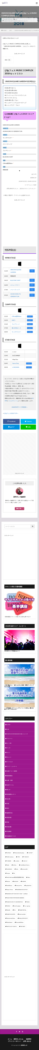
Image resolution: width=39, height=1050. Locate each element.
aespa (8, 873)
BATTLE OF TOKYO (12, 926)
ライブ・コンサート (12, 766)
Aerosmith (25, 869)
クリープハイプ (15, 289)
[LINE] (28, 427)
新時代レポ (24, 1045)
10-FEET (30, 853)
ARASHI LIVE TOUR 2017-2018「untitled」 (17, 893)
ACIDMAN (9, 869)
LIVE (16, 19)
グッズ (8, 748)
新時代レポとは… (19, 1039)
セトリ (26, 21)
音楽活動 (9, 826)
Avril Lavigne (17, 906)
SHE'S (13, 320)
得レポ (8, 789)
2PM (19, 857)
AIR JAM (16, 881)
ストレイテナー (15, 285)
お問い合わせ (27, 1041)
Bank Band (9, 922)
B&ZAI (8, 910)
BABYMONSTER (11, 914)
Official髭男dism (16, 316)
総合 (8, 808)
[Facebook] (11, 421)
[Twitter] (28, 421)
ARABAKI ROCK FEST (22, 889)
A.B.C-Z (25, 861)
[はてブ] (11, 427)
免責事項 (28, 1039)
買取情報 (9, 817)
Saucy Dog (15, 363)
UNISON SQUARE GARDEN (11, 21)
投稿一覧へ (19, 508)
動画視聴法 (9, 775)
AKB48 (24, 881)
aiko (29, 877)
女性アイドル (10, 785)
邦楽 (8, 822)
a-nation (17, 861)
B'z (15, 910)
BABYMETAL (23, 910)
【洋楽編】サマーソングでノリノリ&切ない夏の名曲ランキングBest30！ (19, 708)
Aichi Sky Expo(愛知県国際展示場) (15, 877)
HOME (5, 30)
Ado (17, 869)
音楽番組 (9, 831)
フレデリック (16, 324)
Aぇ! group (27, 906)
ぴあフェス (21, 21)
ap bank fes (28, 885)
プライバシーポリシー (14, 1041)
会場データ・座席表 (12, 771)
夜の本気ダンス (16, 328)
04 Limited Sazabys (19, 853)
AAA (8, 865)
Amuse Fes (19, 885)
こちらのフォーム (13, 401)
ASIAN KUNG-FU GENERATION (15, 902)
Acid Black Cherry (24, 865)
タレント (9, 757)
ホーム (10, 1039)
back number (22, 914)
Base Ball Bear (19, 922)
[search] (33, 526)
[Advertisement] (19, 220)
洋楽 (8, 803)
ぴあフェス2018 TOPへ (11, 413)
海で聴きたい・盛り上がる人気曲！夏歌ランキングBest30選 (19, 685)
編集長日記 (9, 813)
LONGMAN (15, 367)
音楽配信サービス (11, 836)
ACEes (14, 865)
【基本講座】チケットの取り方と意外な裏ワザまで (17, 616)
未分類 (8, 799)
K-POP (8, 724)
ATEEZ (8, 906)
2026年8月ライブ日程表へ (19, 407)
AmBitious (9, 885)
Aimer (8, 881)
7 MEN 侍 (26, 857)
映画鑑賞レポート (11, 794)
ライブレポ (9, 761)
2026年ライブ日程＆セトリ (12, 651)
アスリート (9, 738)
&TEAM (9, 853)
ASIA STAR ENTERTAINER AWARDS (15, 898)
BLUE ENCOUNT (15, 280)
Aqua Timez (10, 889)
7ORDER (9, 861)
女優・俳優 (9, 780)
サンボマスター (16, 332)
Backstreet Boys (11, 918)
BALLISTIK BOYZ (23, 918)
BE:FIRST (23, 926)
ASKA (28, 902)
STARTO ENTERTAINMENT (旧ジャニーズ (17, 734)
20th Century (10, 857)
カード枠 (9, 743)
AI (14, 873)
